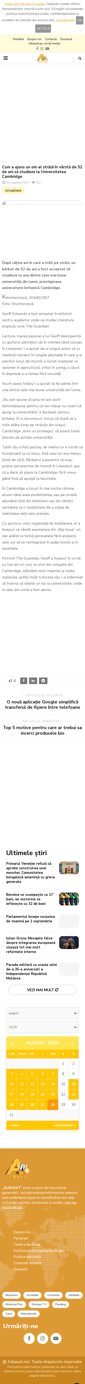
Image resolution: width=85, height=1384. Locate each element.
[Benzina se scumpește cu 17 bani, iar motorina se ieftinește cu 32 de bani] (69, 899)
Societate (32, 1295)
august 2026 (42, 1043)
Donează (66, 39)
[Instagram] (42, 1338)
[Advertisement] (42, 114)
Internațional (28, 1314)
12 (32, 1084)
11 (22, 1084)
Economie (53, 1295)
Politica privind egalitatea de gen (39, 1250)
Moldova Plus (14, 1304)
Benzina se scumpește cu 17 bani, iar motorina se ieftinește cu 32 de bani (29, 899)
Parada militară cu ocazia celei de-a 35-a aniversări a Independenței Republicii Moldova (31, 971)
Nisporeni (12, 1295)
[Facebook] (29, 1338)
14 (53, 1084)
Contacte (51, 39)
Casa (9, 1314)
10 (11, 1084)
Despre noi (34, 39)
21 (53, 1094)
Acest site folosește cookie (25, 4)
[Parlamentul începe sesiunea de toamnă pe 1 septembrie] (69, 921)
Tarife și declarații (26, 1244)
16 (73, 1084)
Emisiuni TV (39, 1304)
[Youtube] (56, 1338)
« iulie (14, 1125)
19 (32, 1094)
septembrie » (65, 1125)
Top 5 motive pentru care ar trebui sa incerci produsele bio (42, 730)
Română (18, 39)
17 (11, 1094)
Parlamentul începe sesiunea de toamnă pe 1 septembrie (30, 919)
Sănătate (73, 1295)
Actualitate (13, 190)
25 (22, 1104)
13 (42, 1084)
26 (32, 1104)
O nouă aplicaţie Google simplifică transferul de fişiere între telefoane (42, 704)
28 (53, 1104)
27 (42, 1104)
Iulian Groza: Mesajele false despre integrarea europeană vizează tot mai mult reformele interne (30, 945)
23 (73, 1094)
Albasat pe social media (44, 43)
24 (11, 1104)
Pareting (60, 1304)
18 (22, 1094)
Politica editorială (27, 1257)
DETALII (43, 28)
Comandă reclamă (27, 1263)
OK (79, 20)
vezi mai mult (65, 20)
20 (42, 1094)
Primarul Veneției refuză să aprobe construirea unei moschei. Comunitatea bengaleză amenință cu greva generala (30, 872)
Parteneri (20, 1238)
